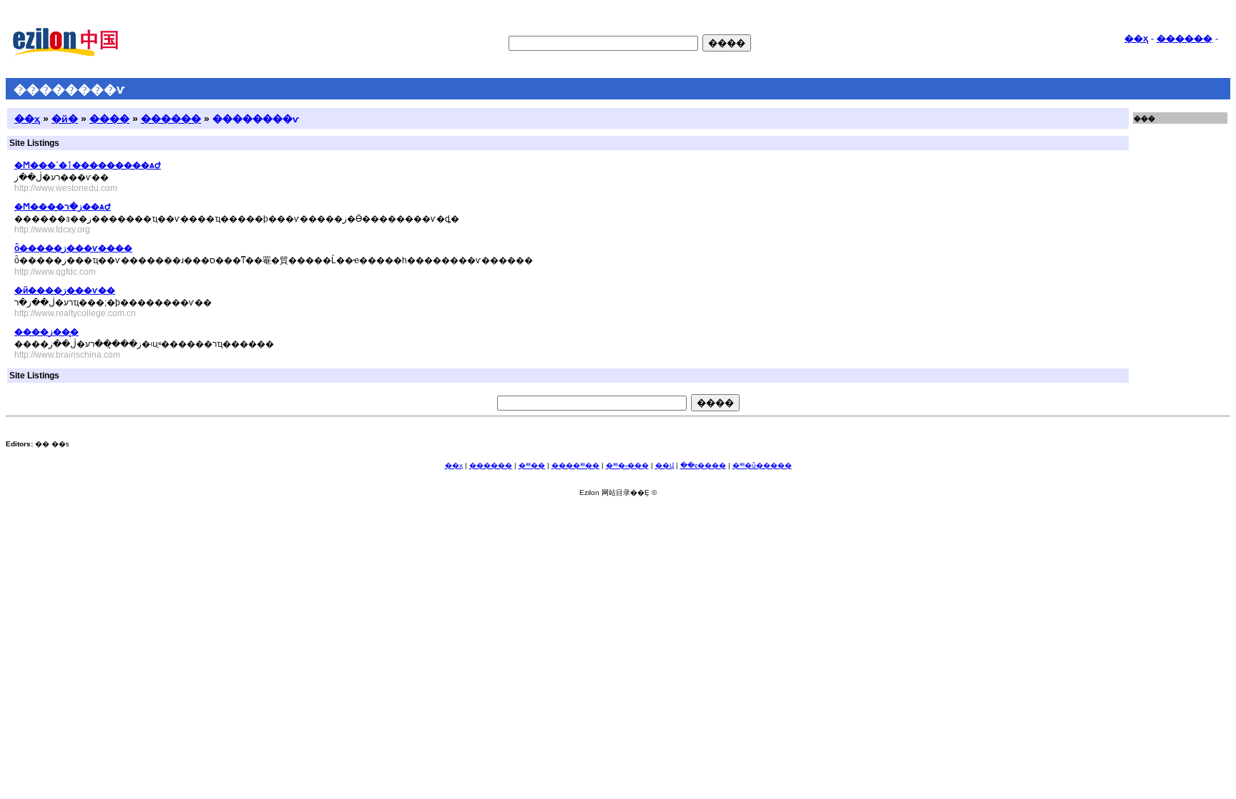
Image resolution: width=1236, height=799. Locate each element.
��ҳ (1136, 38)
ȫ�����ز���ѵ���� (73, 248)
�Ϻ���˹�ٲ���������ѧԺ (87, 165)
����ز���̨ (46, 332)
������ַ (1184, 38)
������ (171, 118)
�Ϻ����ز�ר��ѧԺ (62, 207)
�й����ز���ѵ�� (64, 290)
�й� (65, 118)
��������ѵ (255, 118)
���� (109, 118)
